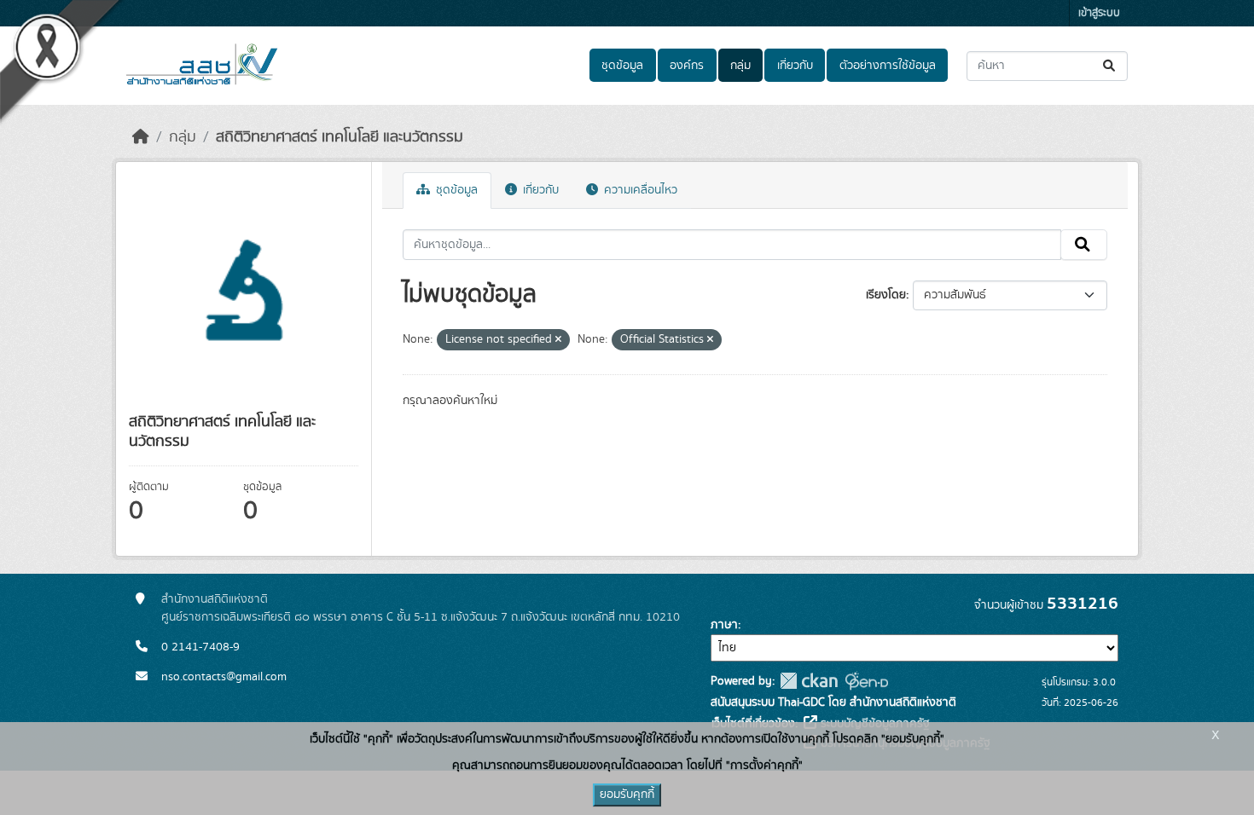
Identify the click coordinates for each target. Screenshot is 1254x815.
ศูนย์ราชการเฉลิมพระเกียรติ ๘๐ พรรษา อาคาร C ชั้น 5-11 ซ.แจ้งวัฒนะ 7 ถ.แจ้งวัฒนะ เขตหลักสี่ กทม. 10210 (420, 617)
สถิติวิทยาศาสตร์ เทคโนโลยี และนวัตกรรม (339, 137)
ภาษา (724, 624)
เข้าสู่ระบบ (1099, 13)
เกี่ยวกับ (795, 65)
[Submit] (1110, 66)
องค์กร (687, 65)
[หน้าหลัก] (140, 137)
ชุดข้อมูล (622, 65)
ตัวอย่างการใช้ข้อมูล (887, 65)
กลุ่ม (740, 65)
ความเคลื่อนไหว (639, 190)
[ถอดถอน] (558, 340)
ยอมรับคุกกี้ (627, 794)
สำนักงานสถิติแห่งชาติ (214, 599)
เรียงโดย (886, 294)
